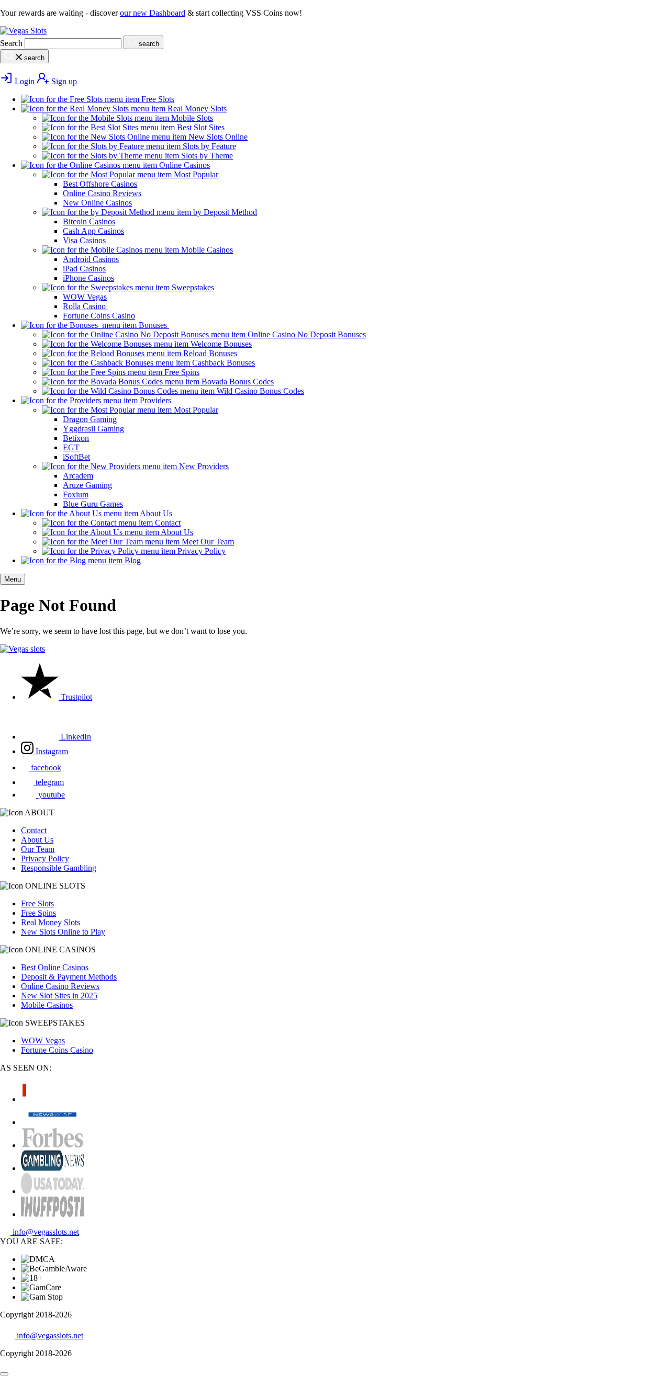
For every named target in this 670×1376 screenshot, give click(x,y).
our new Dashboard (152, 12)
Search (11, 43)
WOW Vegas (43, 1040)
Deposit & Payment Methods (69, 976)
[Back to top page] (4, 1373)
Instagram (51, 751)
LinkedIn (75, 736)
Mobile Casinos (47, 1004)
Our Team (37, 849)
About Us (37, 839)
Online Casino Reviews (60, 986)
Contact (34, 830)
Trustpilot (75, 696)
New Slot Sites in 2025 (59, 995)
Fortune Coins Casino (57, 1049)
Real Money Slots (50, 922)
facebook (45, 767)
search (148, 44)
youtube (50, 794)
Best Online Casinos (54, 967)
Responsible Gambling (58, 867)
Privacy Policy (45, 858)
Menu (12, 579)
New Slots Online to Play (63, 931)
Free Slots (37, 903)
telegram (49, 782)
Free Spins (38, 912)
